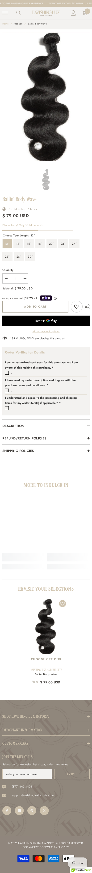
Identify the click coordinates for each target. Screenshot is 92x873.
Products (18, 23)
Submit (72, 774)
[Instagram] (19, 810)
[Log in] (73, 13)
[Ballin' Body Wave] (46, 626)
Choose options (46, 659)
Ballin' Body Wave (45, 674)
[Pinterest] (31, 810)
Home (5, 23)
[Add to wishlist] (62, 603)
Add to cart (35, 307)
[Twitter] (44, 810)
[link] (77, 307)
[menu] (5, 13)
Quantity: (8, 270)
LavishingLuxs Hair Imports (46, 670)
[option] (46, 96)
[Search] (18, 13)
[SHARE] (86, 307)
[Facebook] (6, 810)
